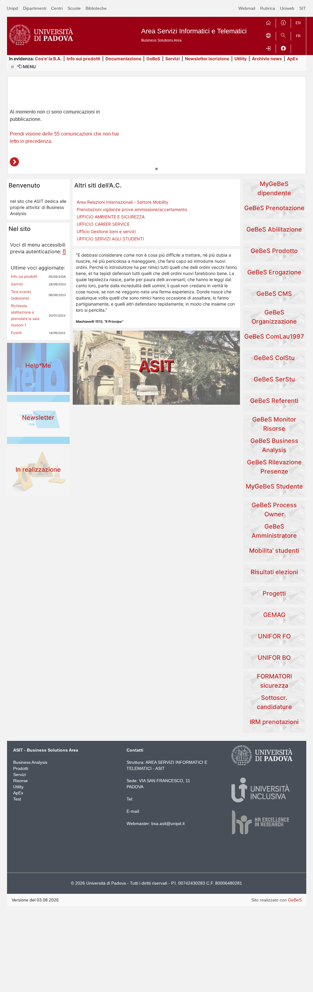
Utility (240, 58)
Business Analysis (30, 762)
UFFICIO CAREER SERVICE (103, 224)
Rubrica (267, 8)
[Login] (268, 47)
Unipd (12, 8)
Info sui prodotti (83, 58)
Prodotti (20, 768)
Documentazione (123, 58)
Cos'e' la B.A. (48, 58)
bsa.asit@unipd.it (168, 823)
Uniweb (287, 8)
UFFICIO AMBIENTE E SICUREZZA (111, 216)
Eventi (16, 332)
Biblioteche (96, 8)
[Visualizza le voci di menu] (12, 67)
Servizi (172, 58)
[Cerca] (283, 35)
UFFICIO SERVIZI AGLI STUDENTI (110, 238)
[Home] (268, 22)
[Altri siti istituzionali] (268, 35)
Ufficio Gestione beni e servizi (106, 231)
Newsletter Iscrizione (207, 58)
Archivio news (267, 58)
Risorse (20, 780)
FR (298, 36)
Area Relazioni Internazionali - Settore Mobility (122, 202)
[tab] (156, 169)
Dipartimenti (34, 8)
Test (17, 799)
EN (298, 23)
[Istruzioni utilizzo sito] (283, 22)
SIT (302, 8)
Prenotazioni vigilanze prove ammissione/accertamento (132, 209)
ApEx (292, 58)
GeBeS (153, 58)
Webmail (246, 8)
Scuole (74, 8)
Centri (57, 8)
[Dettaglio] (14, 161)
